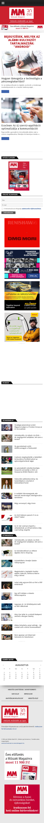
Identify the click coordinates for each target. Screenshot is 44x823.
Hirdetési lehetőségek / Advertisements (22, 689)
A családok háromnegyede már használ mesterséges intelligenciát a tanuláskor (28, 496)
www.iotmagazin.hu (18, 743)
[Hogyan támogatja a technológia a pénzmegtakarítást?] (22, 75)
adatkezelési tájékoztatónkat (31, 209)
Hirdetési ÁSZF (33, 698)
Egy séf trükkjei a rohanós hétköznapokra (24, 594)
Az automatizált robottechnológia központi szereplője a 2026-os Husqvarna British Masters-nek (26, 470)
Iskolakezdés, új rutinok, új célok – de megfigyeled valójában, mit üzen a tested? (28, 437)
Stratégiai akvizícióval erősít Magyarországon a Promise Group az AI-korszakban (28, 427)
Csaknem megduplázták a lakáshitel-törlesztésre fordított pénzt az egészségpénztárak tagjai (28, 459)
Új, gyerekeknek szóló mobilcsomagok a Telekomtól (25, 447)
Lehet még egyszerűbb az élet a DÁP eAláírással (28, 583)
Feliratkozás (8, 213)
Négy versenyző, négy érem (24, 503)
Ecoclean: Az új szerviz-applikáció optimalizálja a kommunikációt (21, 127)
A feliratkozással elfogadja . (22, 209)
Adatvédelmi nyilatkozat (14, 698)
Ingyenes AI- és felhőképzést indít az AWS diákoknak (27, 605)
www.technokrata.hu (7, 743)
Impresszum (28, 694)
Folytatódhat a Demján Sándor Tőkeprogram (25, 562)
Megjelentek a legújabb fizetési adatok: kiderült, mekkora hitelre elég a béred (26, 573)
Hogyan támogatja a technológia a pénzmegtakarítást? (21, 80)
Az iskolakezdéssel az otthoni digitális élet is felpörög (25, 552)
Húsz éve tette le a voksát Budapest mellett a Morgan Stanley (28, 615)
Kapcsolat (15, 694)
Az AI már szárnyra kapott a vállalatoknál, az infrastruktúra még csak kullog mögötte (27, 528)
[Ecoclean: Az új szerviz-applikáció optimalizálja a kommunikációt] (22, 122)
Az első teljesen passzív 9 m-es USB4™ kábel (26, 516)
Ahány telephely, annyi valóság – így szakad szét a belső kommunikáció (28, 626)
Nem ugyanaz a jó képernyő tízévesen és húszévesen (24, 636)
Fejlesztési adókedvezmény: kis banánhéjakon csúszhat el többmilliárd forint (26, 481)
